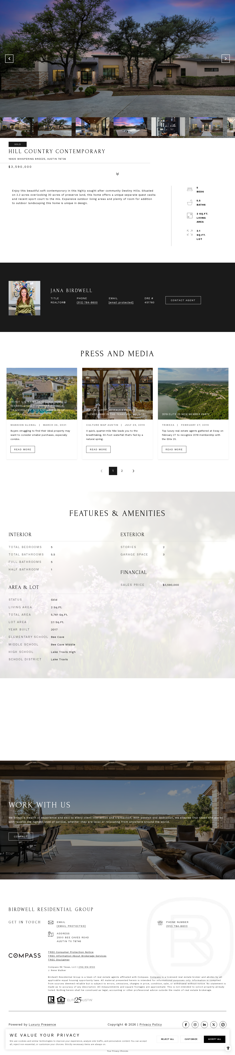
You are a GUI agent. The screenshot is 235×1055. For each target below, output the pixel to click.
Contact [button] (21, 836)
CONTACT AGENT (183, 300)
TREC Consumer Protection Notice (71, 952)
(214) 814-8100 (86, 967)
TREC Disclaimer (59, 959)
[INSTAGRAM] (195, 1024)
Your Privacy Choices (117, 1051)
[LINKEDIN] (204, 1024)
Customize (191, 1039)
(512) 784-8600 (87, 302)
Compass (155, 977)
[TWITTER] (213, 1024)
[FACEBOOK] (185, 1024)
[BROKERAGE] (223, 1024)
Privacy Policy (151, 1024)
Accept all (214, 1039)
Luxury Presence (42, 1024)
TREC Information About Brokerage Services (77, 955)
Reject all (167, 1039)
